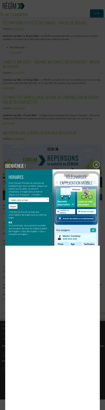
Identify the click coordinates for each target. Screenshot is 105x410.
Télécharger (76, 189)
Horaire (13, 206)
